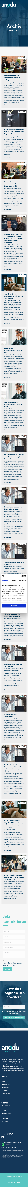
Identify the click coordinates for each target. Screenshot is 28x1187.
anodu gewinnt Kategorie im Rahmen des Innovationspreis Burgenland (14, 132)
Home (3, 1082)
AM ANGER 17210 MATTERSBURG (7, 1122)
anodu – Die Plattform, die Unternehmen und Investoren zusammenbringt (14, 877)
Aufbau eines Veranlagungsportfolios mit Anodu (13, 350)
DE (14, 1147)
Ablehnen (14, 610)
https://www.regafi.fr (6, 1157)
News (4, 59)
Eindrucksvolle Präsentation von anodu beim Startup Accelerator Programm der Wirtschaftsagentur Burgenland (13, 238)
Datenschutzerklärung (10, 963)
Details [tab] (14, 580)
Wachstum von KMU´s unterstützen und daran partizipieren (12, 78)
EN (16, 1147)
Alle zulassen (14, 605)
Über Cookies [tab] (22, 580)
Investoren (5, 1088)
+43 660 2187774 (5, 1105)
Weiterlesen (7, 104)
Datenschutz (5, 1094)
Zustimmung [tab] (5, 580)
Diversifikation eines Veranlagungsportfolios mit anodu (13, 404)
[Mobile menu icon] (25, 4)
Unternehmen (5, 1085)
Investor (4, 57)
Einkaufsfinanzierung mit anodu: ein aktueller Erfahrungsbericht (12, 184)
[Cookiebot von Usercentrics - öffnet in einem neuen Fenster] (20, 576)
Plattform (5, 61)
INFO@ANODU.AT (6, 1113)
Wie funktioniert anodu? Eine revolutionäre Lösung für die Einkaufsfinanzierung (14, 457)
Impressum (4, 1091)
